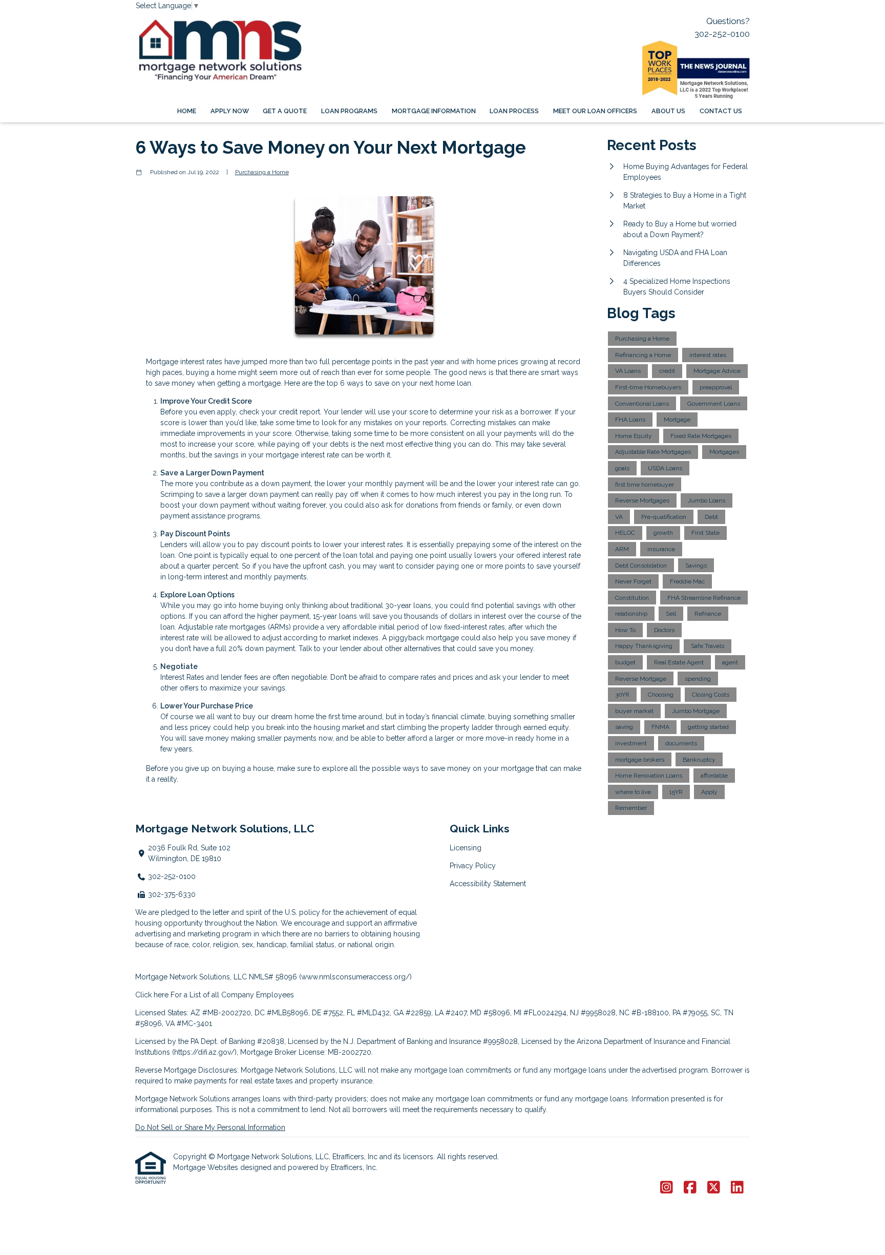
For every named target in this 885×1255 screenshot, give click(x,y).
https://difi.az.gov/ (204, 1052)
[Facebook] (690, 1188)
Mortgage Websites (206, 1167)
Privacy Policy (473, 866)
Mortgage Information (434, 111)
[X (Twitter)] (714, 1188)
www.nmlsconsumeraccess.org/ (355, 977)
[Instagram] (667, 1188)
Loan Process (514, 111)
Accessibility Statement (488, 884)
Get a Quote (285, 111)
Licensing (465, 848)
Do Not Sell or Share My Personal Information (210, 1127)
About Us (668, 111)
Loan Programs (349, 111)
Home (186, 111)
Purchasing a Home (262, 172)
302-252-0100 (722, 34)
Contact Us (721, 111)
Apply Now (229, 111)
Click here (151, 995)
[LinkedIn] (737, 1188)
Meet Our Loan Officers (595, 111)
